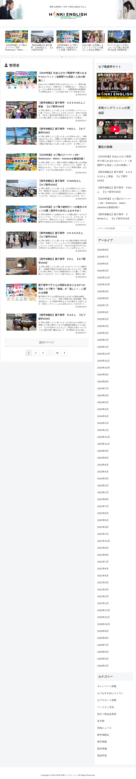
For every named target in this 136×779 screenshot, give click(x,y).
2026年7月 (103, 256)
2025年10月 (103, 284)
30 (57, 353)
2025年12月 (103, 277)
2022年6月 (103, 513)
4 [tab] (74, 57)
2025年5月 (103, 319)
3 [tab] (70, 57)
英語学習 (102, 755)
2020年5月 (103, 658)
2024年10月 (103, 367)
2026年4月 (103, 270)
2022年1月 (103, 534)
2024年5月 (103, 402)
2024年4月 (103, 409)
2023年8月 (103, 457)
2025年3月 (103, 333)
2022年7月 (103, 506)
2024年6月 (103, 395)
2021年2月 (103, 596)
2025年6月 (103, 312)
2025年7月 (103, 305)
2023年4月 (103, 471)
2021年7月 (103, 561)
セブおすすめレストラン (110, 693)
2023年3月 (103, 478)
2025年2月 (103, 340)
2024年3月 (103, 416)
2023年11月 (103, 444)
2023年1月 (103, 492)
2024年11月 (103, 360)
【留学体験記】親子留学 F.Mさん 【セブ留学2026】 (114, 189)
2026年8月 (103, 249)
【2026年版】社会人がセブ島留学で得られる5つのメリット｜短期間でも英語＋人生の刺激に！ (114, 160)
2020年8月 (103, 638)
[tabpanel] (17, 41)
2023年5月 (103, 464)
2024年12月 (103, 353)
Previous (2, 41)
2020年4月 (103, 665)
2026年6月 (103, 263)
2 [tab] (66, 57)
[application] (115, 129)
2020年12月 (103, 610)
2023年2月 (103, 485)
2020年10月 (103, 624)
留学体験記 (103, 734)
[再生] (100, 136)
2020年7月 (103, 645)
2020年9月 (103, 631)
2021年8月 (103, 555)
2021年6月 (103, 568)
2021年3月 (103, 589)
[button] (130, 228)
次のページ (46, 342)
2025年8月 (103, 298)
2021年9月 (103, 548)
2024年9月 (103, 374)
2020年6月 (103, 652)
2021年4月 (103, 582)
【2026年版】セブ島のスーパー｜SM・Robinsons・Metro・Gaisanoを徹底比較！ (114, 203)
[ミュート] (125, 136)
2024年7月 (103, 388)
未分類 (100, 721)
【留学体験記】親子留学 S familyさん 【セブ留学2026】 (113, 216)
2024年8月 (103, 381)
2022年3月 (103, 527)
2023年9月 (103, 451)
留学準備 (102, 748)
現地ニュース (104, 728)
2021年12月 (103, 541)
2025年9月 (103, 291)
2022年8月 (103, 499)
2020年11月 (103, 617)
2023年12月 (103, 437)
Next (134, 41)
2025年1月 (103, 347)
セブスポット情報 (106, 700)
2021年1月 (103, 603)
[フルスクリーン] (129, 136)
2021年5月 (103, 575)
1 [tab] (62, 57)
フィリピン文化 (105, 707)
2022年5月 (103, 520)
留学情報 (102, 741)
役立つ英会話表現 (106, 714)
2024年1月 (103, 430)
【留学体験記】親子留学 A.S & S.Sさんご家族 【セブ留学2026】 (114, 176)
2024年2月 (103, 423)
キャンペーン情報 (106, 686)
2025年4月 (103, 326)
